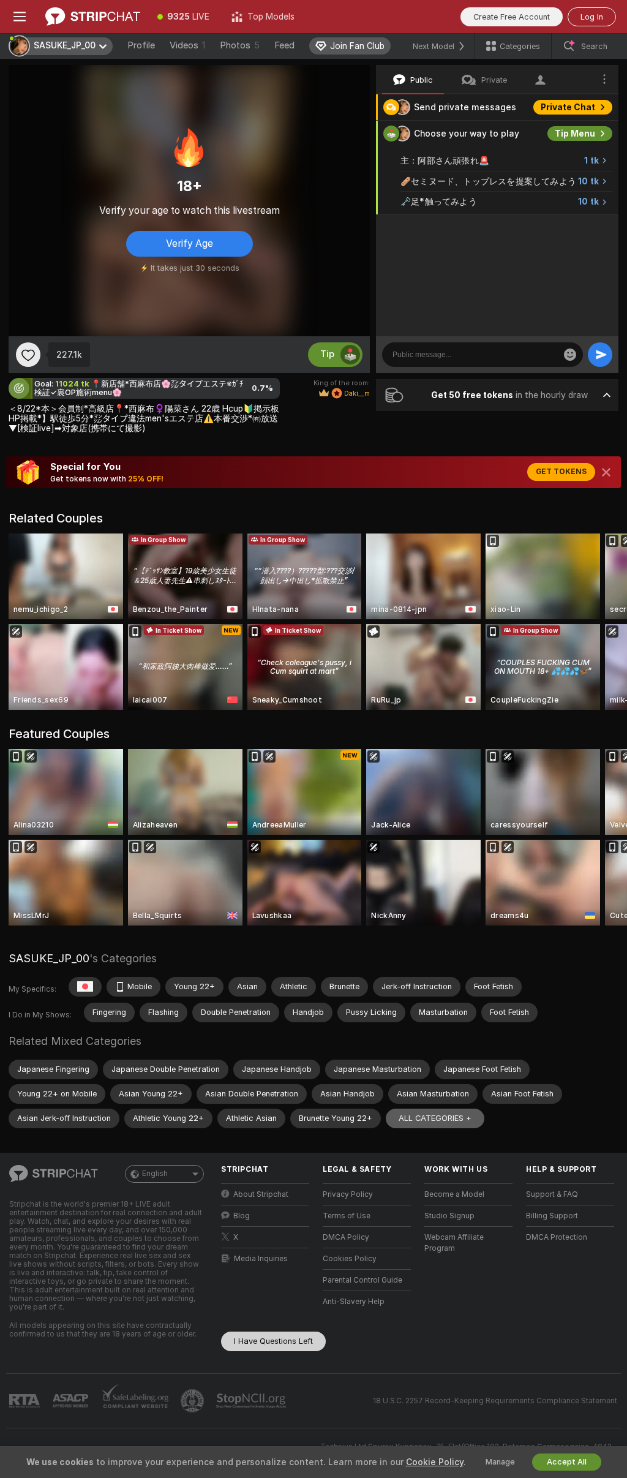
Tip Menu (575, 133)
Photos (240, 45)
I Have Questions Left (273, 1341)
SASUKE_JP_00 (49, 958)
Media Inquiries (261, 1258)
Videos (187, 45)
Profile (141, 45)
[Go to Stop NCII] (252, 1400)
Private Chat (568, 107)
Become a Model (454, 1194)
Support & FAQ (552, 1194)
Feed (284, 45)
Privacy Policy (348, 1194)
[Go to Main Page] (92, 16)
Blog (241, 1216)
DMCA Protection (556, 1237)
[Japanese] (85, 987)
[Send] (600, 354)
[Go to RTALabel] (25, 1401)
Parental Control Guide (362, 1280)
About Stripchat (260, 1194)
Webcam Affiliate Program (454, 1243)
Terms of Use (346, 1216)
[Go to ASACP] (71, 1401)
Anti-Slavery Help (354, 1301)
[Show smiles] (570, 354)
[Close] (606, 472)
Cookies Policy (350, 1258)
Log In (591, 16)
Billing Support (552, 1216)
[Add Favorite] (28, 354)
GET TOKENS (561, 471)
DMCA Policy (346, 1237)
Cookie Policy (435, 1462)
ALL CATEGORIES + (435, 1118)
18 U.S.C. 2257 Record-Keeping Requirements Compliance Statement (495, 1401)
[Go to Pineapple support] (193, 1400)
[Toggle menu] (19, 16)
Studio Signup (449, 1216)
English (155, 1173)
